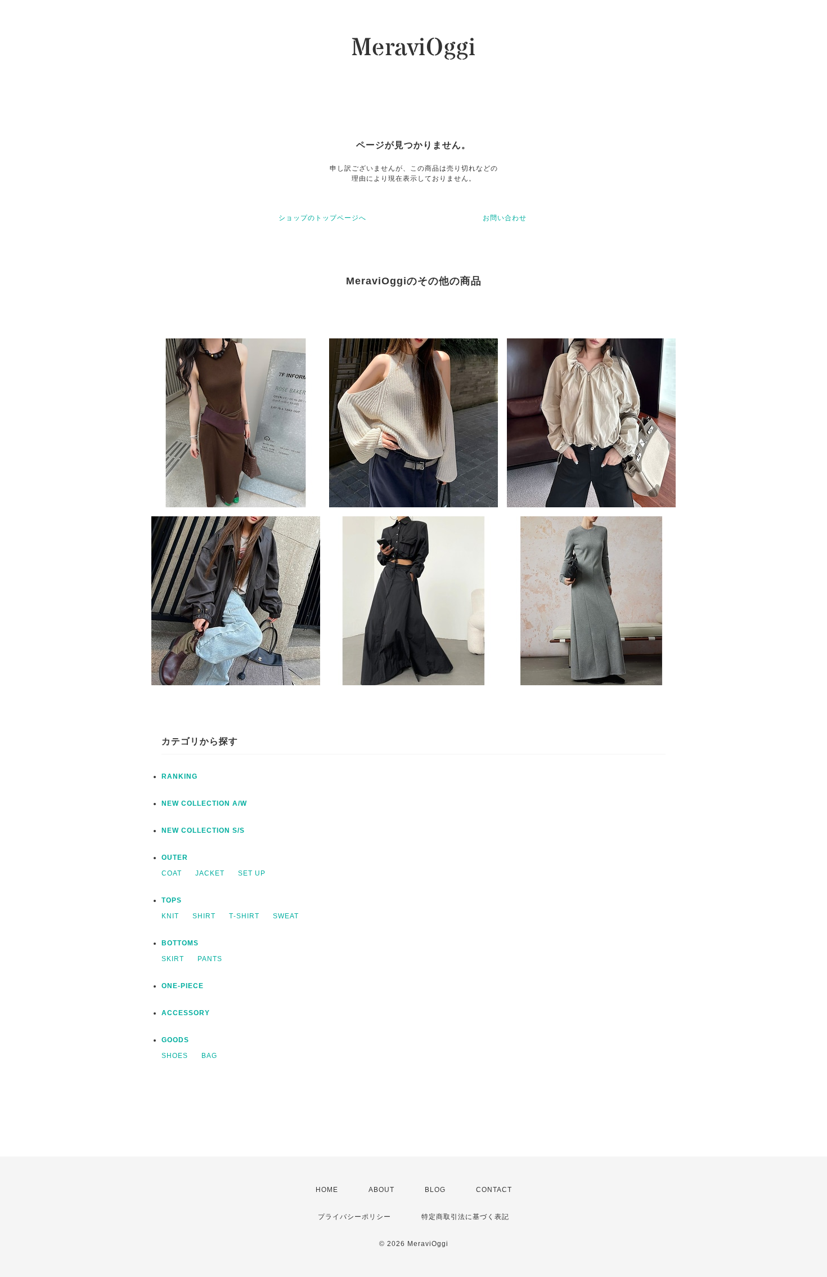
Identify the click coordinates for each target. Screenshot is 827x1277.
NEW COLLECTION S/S (203, 830)
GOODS (175, 1040)
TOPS (171, 900)
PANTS (209, 959)
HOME (327, 1190)
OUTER (174, 857)
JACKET (209, 873)
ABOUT (381, 1190)
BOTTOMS (180, 943)
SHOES (174, 1056)
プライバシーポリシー (354, 1217)
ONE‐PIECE (182, 986)
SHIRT (203, 916)
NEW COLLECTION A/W (204, 803)
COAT (171, 873)
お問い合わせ (505, 218)
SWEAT (286, 916)
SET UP (252, 873)
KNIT (170, 916)
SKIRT (172, 959)
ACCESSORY (185, 1013)
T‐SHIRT (244, 916)
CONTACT (494, 1190)
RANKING (179, 776)
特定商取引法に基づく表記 (465, 1217)
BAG (209, 1056)
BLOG (435, 1190)
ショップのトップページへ (322, 218)
